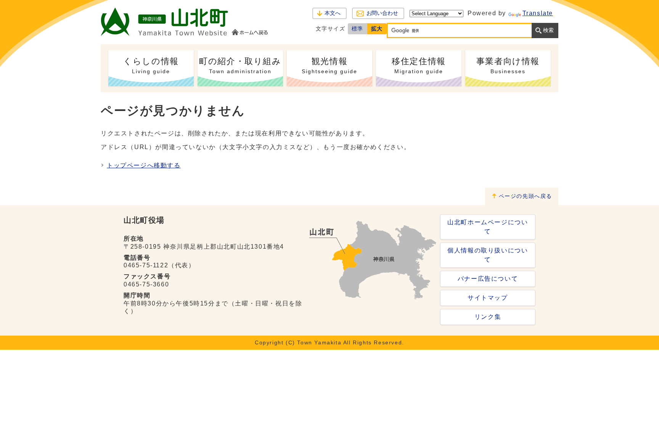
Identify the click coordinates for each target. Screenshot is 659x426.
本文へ (333, 13)
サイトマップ (488, 297)
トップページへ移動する (144, 165)
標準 (357, 29)
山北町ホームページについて (487, 227)
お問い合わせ (382, 13)
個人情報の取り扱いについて (487, 255)
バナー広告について (488, 278)
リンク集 (487, 316)
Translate (537, 13)
